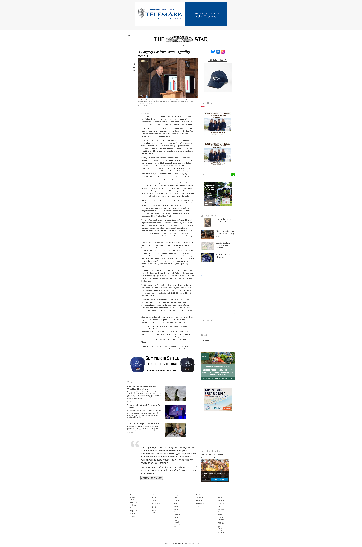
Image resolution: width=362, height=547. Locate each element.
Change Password (221, 518)
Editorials (199, 500)
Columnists (199, 498)
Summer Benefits (154, 507)
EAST (217, 45)
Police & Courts (147, 45)
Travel (176, 498)
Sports (184, 45)
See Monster (156, 503)
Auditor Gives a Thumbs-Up (223, 255)
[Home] (181, 39)
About (220, 498)
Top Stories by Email (221, 531)
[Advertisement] (218, 432)
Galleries (155, 500)
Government (157, 45)
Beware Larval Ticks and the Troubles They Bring (141, 387)
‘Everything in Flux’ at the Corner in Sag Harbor (225, 233)
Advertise (221, 500)
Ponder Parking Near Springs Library (223, 245)
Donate (223, 45)
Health (176, 509)
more (202, 106)
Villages (138, 45)
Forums (206, 340)
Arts (196, 45)
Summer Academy (221, 527)
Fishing (176, 500)
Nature (176, 512)
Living (176, 495)
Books (154, 498)
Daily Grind (133, 511)
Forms (220, 506)
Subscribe (221, 512)
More (219, 495)
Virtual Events (154, 511)
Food (178, 45)
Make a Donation (221, 522)
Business (165, 45)
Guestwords (200, 503)
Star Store (221, 509)
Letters (190, 45)
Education (202, 45)
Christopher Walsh (150, 111)
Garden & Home (177, 525)
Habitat (176, 506)
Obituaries (131, 45)
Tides (175, 529)
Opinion (172, 45)
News (132, 495)
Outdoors (177, 515)
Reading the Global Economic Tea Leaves (144, 406)
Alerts (220, 515)
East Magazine (177, 521)
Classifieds (210, 45)
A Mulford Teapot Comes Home (143, 423)
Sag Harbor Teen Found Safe (223, 220)
